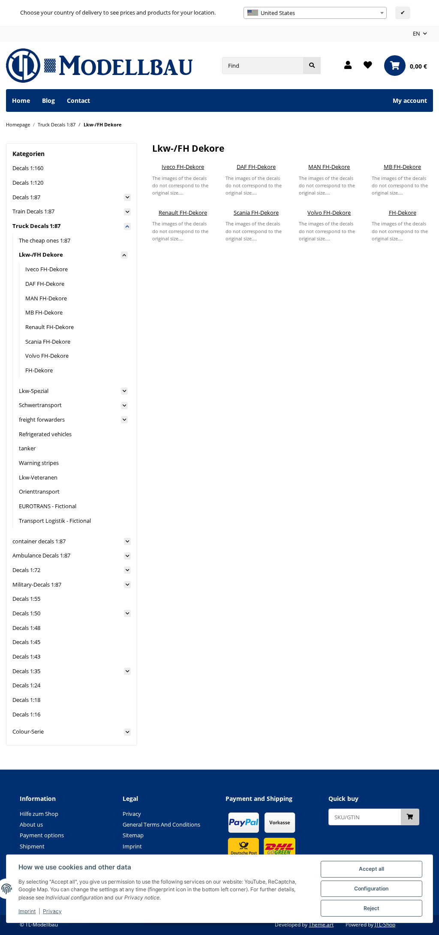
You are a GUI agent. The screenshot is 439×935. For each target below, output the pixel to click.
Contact (78, 100)
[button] (348, 66)
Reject (371, 908)
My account (410, 100)
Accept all (371, 869)
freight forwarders (42, 419)
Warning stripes (39, 463)
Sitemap (133, 835)
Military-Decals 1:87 (36, 584)
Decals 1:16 (26, 714)
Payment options (42, 835)
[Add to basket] (410, 817)
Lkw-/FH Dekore (41, 254)
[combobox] (315, 13)
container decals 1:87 (39, 541)
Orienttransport (39, 491)
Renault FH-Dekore (183, 212)
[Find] (312, 65)
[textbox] (315, 12)
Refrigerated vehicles (45, 434)
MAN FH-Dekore (329, 167)
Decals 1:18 (26, 700)
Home (21, 100)
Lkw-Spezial (33, 391)
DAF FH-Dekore (256, 167)
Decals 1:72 (26, 570)
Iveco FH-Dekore (183, 167)
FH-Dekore (402, 212)
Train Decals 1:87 (33, 211)
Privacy (52, 911)
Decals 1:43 (26, 656)
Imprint (27, 911)
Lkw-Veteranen (38, 477)
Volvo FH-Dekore (329, 212)
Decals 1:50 (26, 613)
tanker (27, 448)
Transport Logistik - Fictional (55, 520)
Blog (48, 100)
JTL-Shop (385, 924)
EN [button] (416, 33)
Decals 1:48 (26, 628)
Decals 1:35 (26, 671)
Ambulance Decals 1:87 (41, 555)
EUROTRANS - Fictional (47, 506)
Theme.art (321, 924)
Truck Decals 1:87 (36, 226)
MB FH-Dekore (402, 167)
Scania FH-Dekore (256, 212)
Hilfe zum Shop (39, 814)
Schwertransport (40, 405)
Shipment (32, 846)
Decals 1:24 (26, 685)
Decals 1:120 (27, 182)
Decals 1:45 (26, 642)
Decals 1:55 (26, 598)
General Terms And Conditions (161, 824)
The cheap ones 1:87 (44, 240)
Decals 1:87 (26, 197)
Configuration (371, 888)
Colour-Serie (28, 731)
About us (31, 824)
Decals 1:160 (27, 168)
